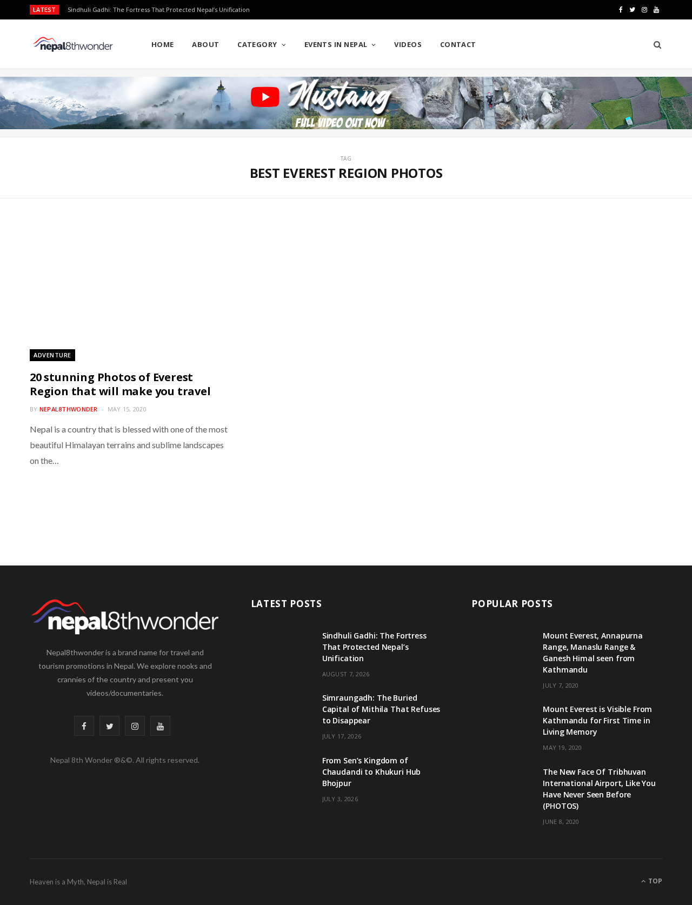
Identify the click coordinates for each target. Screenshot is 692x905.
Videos (408, 44)
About (205, 44)
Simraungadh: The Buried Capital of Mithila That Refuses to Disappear (381, 709)
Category (257, 44)
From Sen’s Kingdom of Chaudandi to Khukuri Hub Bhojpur (371, 771)
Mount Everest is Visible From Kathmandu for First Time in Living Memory (597, 720)
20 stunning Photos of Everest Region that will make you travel (120, 384)
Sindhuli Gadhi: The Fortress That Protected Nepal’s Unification (159, 10)
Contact (458, 44)
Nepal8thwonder (68, 409)
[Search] (654, 44)
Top (654, 881)
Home (162, 44)
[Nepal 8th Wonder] (73, 44)
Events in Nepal (336, 44)
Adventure (52, 355)
